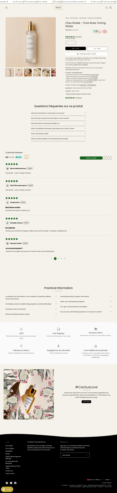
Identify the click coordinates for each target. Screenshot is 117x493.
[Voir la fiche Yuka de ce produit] (97, 32)
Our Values (9, 446)
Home (67, 18)
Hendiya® (108, 483)
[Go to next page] (65, 258)
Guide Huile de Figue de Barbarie (97, 485)
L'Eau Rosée (94, 76)
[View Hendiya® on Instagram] (6, 483)
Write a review (91, 158)
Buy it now (97, 48)
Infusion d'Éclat (88, 82)
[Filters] (105, 158)
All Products (74, 18)
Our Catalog (9, 448)
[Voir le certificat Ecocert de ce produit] (104, 32)
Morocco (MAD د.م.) (96, 479)
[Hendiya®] (58, 7)
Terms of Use (9, 473)
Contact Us (9, 471)
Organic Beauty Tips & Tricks (89, 486)
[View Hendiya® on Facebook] (15, 483)
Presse (7, 454)
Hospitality (8, 451)
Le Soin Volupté (93, 78)
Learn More (86, 401)
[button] (107, 8)
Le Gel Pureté (95, 74)
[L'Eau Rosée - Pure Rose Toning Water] (9, 72)
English (107, 479)
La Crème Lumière (92, 80)
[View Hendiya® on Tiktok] (11, 483)
